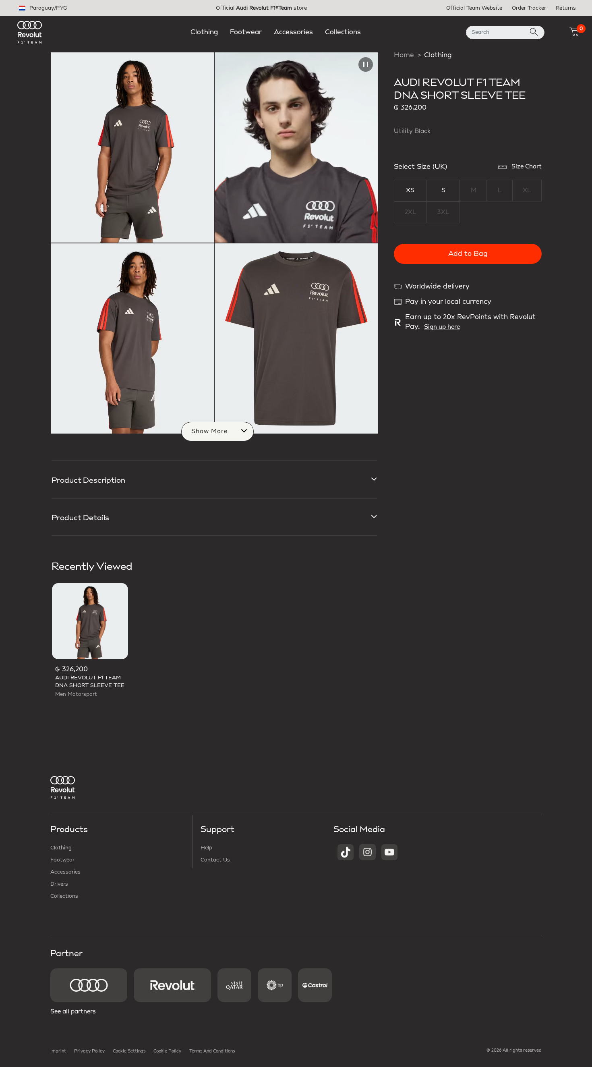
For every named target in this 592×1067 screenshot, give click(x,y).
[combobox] (505, 32)
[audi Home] (29, 31)
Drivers (59, 884)
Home (404, 55)
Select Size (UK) (420, 167)
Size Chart (526, 167)
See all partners (73, 1012)
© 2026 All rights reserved (514, 1050)
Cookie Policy (167, 1051)
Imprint (58, 1051)
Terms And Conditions (212, 1051)
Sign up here (442, 327)
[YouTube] (389, 851)
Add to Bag (468, 254)
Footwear (62, 859)
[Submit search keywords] (534, 32)
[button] (204, 32)
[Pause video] (365, 64)
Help (206, 847)
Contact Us (215, 859)
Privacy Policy (89, 1051)
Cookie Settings (129, 1051)
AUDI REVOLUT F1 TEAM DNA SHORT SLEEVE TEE (89, 681)
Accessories (65, 872)
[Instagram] (367, 851)
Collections (64, 896)
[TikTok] (345, 851)
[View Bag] (574, 31)
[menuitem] (204, 32)
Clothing (438, 55)
